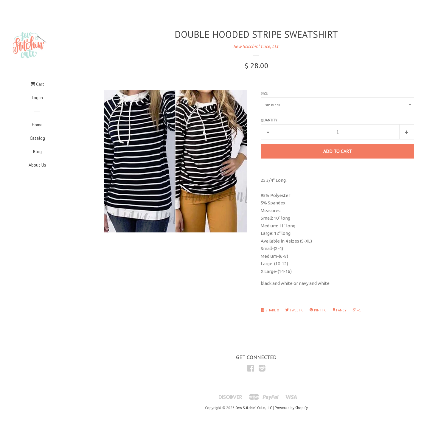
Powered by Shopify (291, 408)
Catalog (37, 138)
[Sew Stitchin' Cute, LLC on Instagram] (262, 369)
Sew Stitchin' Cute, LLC (256, 46)
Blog (37, 151)
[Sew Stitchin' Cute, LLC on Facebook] (250, 369)
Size (264, 93)
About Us (37, 165)
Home (37, 125)
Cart (39, 84)
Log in (37, 97)
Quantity (269, 120)
